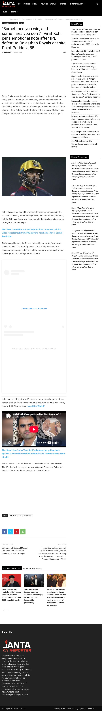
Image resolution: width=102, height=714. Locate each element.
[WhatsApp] (23, 531)
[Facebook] (4, 531)
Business (26, 4)
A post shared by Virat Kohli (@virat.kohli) (34, 349)
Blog (5, 12)
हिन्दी (19, 4)
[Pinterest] (16, 531)
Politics (44, 4)
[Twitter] (10, 531)
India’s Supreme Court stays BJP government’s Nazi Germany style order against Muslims (85, 134)
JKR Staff (7, 52)
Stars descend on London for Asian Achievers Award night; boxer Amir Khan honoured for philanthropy (84, 68)
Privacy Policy (59, 709)
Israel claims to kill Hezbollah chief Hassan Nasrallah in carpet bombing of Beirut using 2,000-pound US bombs (11, 594)
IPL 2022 (13, 516)
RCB (20, 516)
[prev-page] (3, 610)
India (34, 4)
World (53, 4)
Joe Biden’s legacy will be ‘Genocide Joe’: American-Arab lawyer (84, 144)
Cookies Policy (72, 709)
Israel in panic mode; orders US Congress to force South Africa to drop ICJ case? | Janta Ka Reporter (85, 94)
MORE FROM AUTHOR (32, 568)
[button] (97, 4)
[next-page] (7, 610)
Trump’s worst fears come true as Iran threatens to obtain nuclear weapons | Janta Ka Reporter (85, 32)
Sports (63, 4)
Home (4, 19)
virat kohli (27, 516)
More (13, 12)
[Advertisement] (34, 74)
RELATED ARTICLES (11, 568)
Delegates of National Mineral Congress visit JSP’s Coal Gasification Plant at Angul (14, 551)
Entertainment (76, 4)
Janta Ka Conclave (87, 709)
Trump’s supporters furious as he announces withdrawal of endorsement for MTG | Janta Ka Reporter (85, 43)
